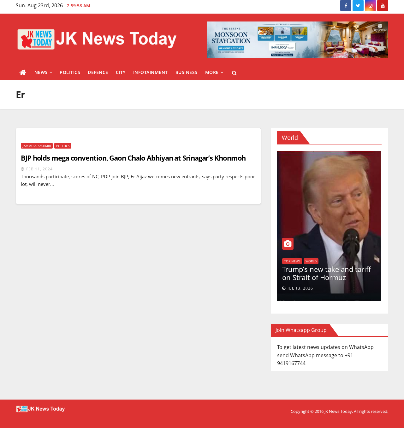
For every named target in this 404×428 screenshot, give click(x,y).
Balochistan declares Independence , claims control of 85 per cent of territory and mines (337, 274)
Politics (70, 72)
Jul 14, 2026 (316, 288)
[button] (234, 72)
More (212, 72)
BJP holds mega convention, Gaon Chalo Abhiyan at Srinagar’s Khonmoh (133, 157)
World (336, 254)
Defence (98, 72)
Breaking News (312, 254)
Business (186, 72)
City (121, 72)
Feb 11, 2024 (39, 169)
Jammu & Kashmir (37, 146)
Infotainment (150, 72)
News (41, 72)
